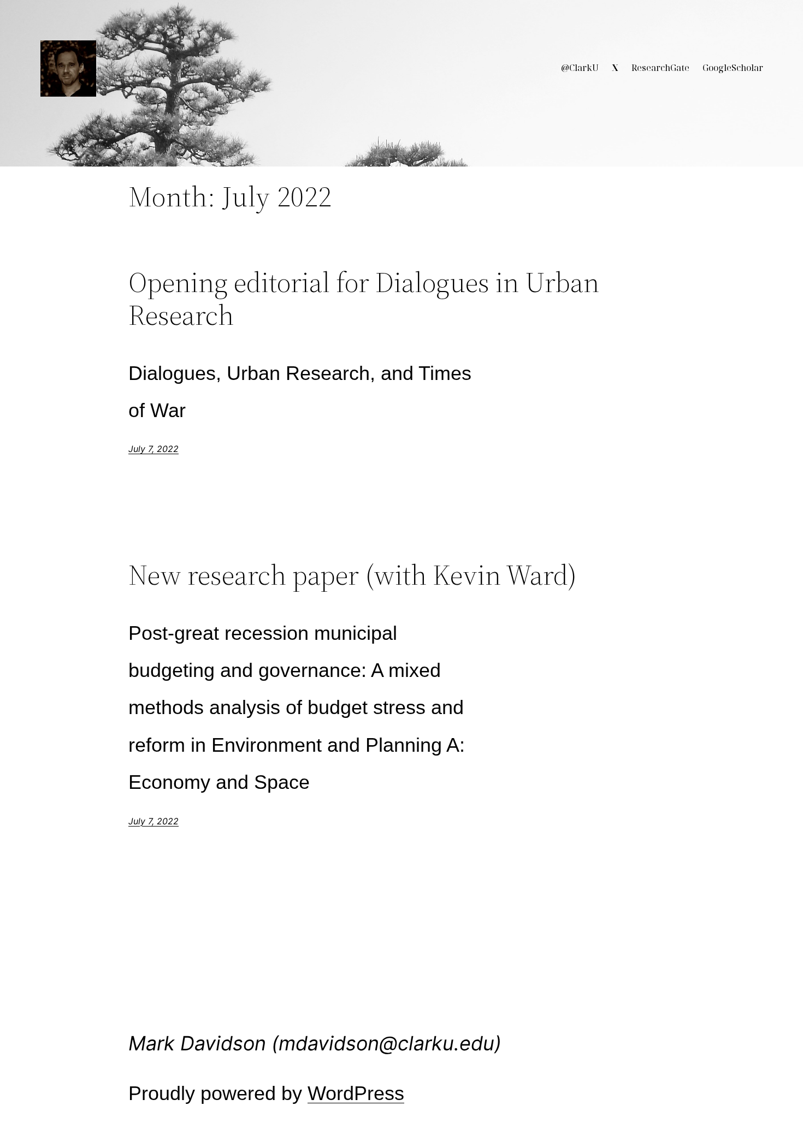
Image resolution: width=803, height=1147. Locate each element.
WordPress (356, 1093)
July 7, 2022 (153, 448)
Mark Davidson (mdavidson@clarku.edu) (314, 1043)
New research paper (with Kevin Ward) (352, 574)
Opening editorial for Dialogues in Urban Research (363, 298)
